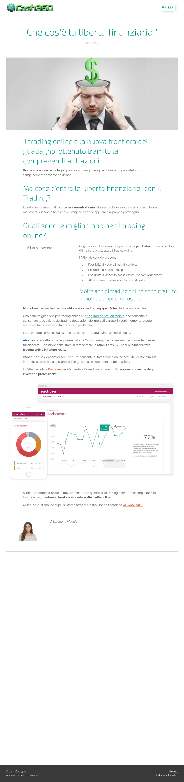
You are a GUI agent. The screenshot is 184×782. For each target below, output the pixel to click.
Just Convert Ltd (29, 775)
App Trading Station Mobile (105, 316)
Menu (169, 7)
